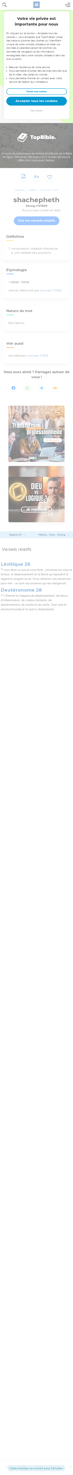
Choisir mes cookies (36, 91)
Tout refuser (36, 111)
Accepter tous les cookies (36, 101)
